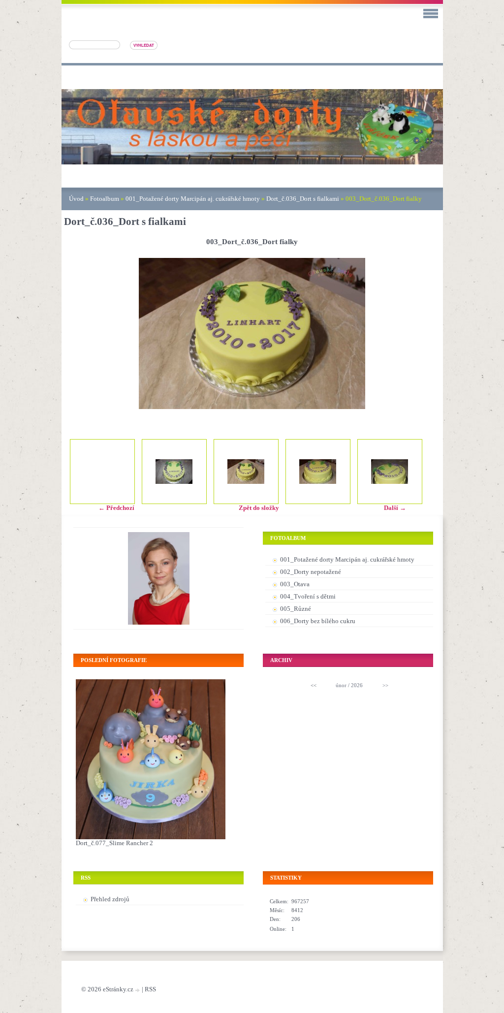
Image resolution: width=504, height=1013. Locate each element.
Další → (395, 507)
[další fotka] (424, 333)
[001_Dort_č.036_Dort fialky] (174, 472)
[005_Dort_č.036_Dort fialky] (390, 472)
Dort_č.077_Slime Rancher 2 (114, 843)
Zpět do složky (259, 507)
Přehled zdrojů (110, 899)
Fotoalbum (104, 198)
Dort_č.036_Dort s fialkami (302, 198)
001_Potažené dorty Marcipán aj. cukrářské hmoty (193, 198)
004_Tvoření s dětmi (308, 596)
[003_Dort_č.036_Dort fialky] (246, 472)
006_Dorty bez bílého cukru (317, 621)
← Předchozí (116, 507)
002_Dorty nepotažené (310, 571)
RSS (150, 989)
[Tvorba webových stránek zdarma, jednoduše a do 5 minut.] (138, 990)
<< (313, 685)
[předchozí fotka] (80, 333)
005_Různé (295, 608)
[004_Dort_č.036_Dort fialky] (318, 472)
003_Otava (295, 584)
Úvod (76, 198)
